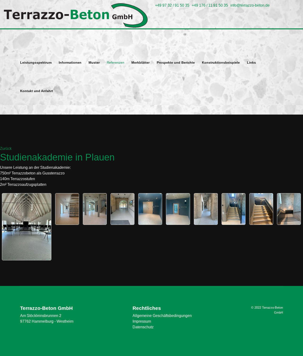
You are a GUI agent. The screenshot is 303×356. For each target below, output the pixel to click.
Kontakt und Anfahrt (36, 91)
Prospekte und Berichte (176, 62)
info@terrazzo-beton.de (250, 5)
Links (251, 62)
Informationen (70, 62)
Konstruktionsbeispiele (221, 62)
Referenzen (115, 62)
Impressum (142, 321)
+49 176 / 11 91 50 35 (210, 5)
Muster (94, 62)
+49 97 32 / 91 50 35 (172, 5)
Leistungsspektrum (36, 62)
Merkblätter (140, 62)
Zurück (6, 149)
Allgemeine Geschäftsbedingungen (162, 316)
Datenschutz (143, 327)
